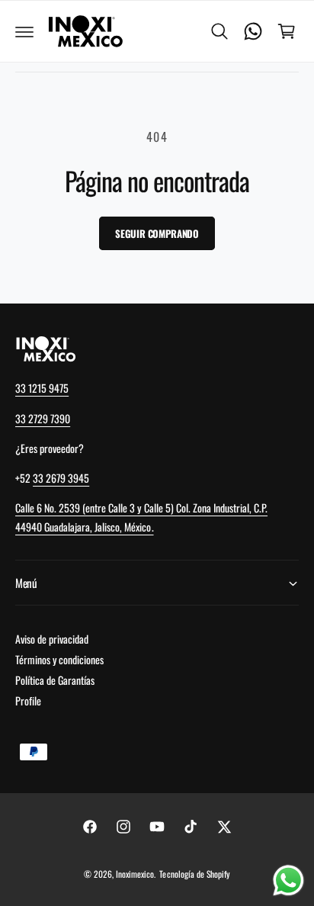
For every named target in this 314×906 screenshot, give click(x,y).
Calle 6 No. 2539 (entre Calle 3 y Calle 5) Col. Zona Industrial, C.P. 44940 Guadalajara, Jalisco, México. (141, 517)
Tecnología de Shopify (194, 873)
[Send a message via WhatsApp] (288, 880)
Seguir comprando (157, 233)
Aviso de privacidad (51, 639)
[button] (24, 31)
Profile (28, 700)
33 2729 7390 (42, 418)
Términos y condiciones (59, 659)
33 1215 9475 (42, 388)
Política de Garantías (55, 680)
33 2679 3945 (61, 478)
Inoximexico (135, 873)
